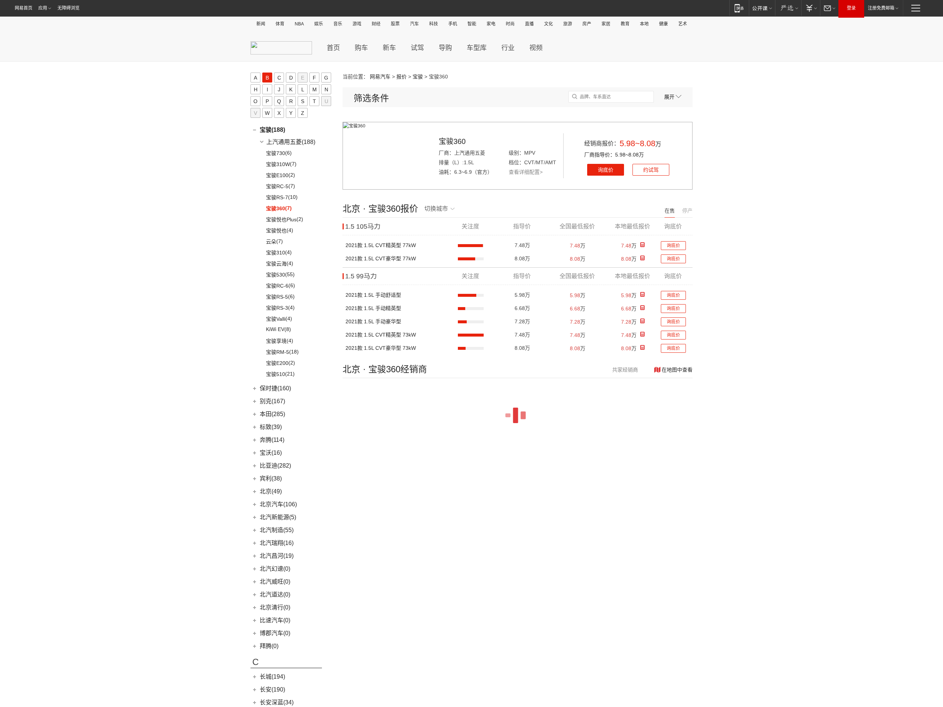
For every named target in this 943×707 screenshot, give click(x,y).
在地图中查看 (677, 370)
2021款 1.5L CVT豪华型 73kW (381, 348)
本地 (644, 24)
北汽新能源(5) (278, 517)
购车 (361, 48)
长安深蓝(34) (277, 702)
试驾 (417, 48)
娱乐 (318, 24)
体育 (280, 24)
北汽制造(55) (277, 530)
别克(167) (272, 401)
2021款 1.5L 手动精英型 (373, 308)
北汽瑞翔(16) (277, 543)
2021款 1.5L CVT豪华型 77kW (381, 258)
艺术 (682, 24)
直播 (529, 24)
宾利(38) (271, 478)
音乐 (337, 24)
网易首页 (23, 8)
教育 (625, 24)
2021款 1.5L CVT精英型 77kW (381, 245)
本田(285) (272, 414)
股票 (395, 24)
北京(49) (271, 491)
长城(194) (272, 676)
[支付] (810, 8)
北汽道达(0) (275, 594)
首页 (333, 48)
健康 (663, 24)
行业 (508, 48)
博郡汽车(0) (275, 633)
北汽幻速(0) (275, 569)
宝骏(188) (272, 130)
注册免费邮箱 (881, 8)
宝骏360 (452, 141)
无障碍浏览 (68, 8)
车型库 (477, 48)
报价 (401, 77)
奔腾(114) (272, 440)
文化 (548, 24)
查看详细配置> (526, 172)
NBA (299, 24)
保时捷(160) (275, 388)
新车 (389, 48)
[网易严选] (788, 8)
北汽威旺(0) (275, 581)
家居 (606, 24)
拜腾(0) (269, 646)
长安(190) (272, 689)
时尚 (510, 24)
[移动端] (739, 8)
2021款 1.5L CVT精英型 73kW (381, 335)
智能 (471, 24)
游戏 (357, 24)
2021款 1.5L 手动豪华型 (373, 321)
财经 (376, 24)
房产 (586, 24)
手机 (452, 24)
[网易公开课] (762, 8)
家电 (491, 24)
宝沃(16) (271, 453)
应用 (42, 8)
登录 (851, 8)
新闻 (260, 24)
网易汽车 (380, 77)
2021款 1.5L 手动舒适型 (373, 295)
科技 (433, 24)
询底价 (605, 170)
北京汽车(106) (278, 504)
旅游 (567, 24)
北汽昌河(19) (277, 556)
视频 (536, 48)
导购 (445, 48)
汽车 (414, 24)
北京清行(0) (275, 607)
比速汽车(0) (275, 620)
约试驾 (651, 170)
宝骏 (418, 77)
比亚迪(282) (275, 465)
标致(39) (271, 427)
